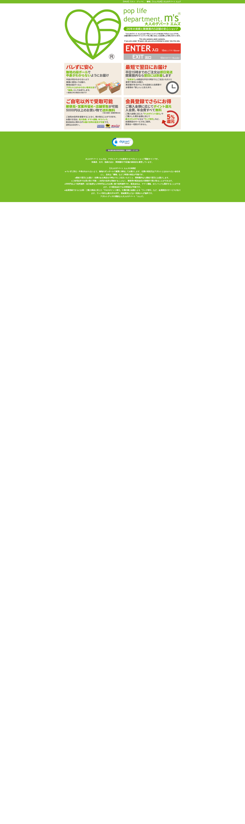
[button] (122, 142)
